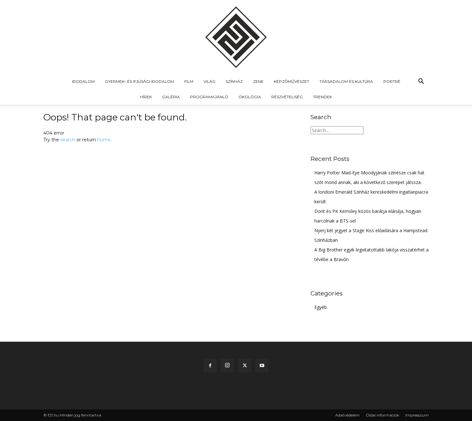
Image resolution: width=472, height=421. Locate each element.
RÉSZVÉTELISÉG (287, 96)
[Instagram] (227, 365)
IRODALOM (83, 81)
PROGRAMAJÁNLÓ (209, 96)
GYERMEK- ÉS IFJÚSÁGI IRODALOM (139, 81)
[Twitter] (244, 365)
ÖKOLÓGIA (250, 96)
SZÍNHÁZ (234, 81)
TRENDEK (322, 96)
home (104, 140)
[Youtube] (262, 365)
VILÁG (209, 81)
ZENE (258, 81)
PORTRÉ (391, 81)
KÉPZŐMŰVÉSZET (291, 81)
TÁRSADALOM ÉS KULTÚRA (346, 81)
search (67, 140)
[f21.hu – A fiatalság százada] (236, 37)
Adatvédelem (347, 415)
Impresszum (417, 415)
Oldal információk (382, 415)
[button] (421, 82)
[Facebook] (210, 365)
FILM (188, 81)
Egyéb (320, 307)
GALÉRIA (171, 96)
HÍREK (146, 96)
